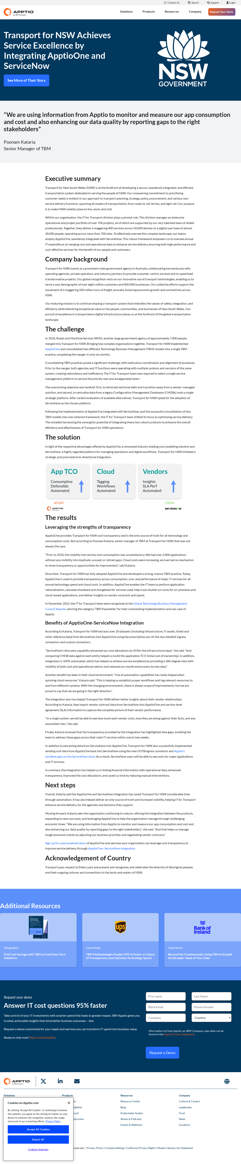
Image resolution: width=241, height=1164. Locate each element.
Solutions (126, 11)
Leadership (185, 1107)
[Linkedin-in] (60, 1081)
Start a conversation (42, 1037)
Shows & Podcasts (131, 1119)
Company (195, 11)
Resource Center (130, 1101)
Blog (123, 1107)
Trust (182, 1113)
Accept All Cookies (38, 1129)
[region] (38, 1129)
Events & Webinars (131, 1124)
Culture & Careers (189, 1101)
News (182, 1119)
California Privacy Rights (141, 1148)
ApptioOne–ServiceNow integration (111, 848)
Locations (184, 1124)
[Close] (69, 1103)
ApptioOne (52, 349)
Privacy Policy (95, 1148)
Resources (172, 11)
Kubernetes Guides (131, 1113)
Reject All (38, 1139)
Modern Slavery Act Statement (175, 1148)
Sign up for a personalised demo (65, 843)
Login (232, 2)
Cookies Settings (114, 1148)
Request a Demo (162, 1052)
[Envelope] (76, 1081)
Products (149, 11)
